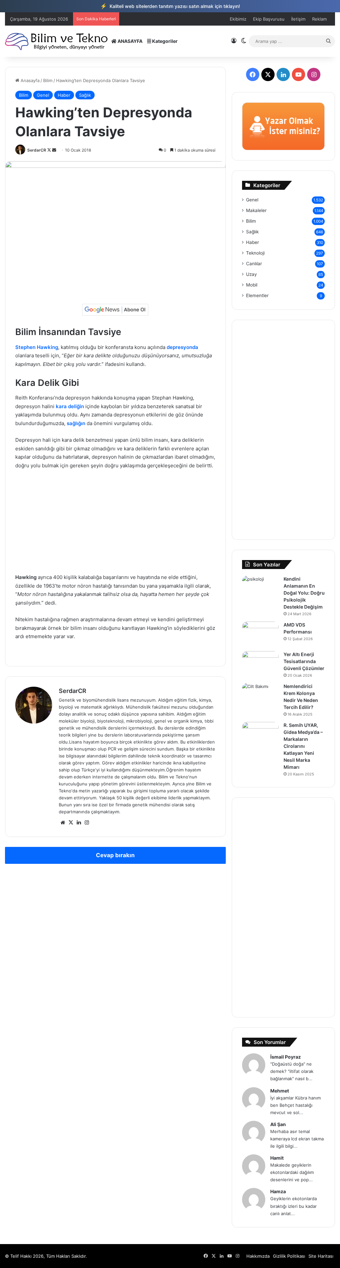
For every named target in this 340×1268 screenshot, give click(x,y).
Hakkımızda (258, 1256)
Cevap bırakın (115, 855)
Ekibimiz (238, 19)
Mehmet (279, 1091)
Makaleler (256, 210)
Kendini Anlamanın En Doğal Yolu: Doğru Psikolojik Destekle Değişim (304, 593)
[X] (71, 823)
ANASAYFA (129, 41)
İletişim (298, 19)
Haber (64, 95)
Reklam (319, 19)
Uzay (251, 274)
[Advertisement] (115, 524)
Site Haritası (320, 1256)
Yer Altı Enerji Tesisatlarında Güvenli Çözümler (304, 661)
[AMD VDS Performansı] (260, 634)
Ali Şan (278, 1124)
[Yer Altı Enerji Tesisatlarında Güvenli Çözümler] (260, 663)
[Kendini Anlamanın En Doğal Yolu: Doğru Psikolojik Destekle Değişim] (260, 588)
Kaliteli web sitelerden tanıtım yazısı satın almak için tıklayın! (170, 6)
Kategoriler (164, 41)
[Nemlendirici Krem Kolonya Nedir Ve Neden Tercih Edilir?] (260, 695)
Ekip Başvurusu (269, 19)
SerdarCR (36, 150)
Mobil (251, 285)
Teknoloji (255, 253)
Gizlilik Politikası (289, 1256)
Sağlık (85, 95)
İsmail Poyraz (285, 1057)
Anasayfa (29, 80)
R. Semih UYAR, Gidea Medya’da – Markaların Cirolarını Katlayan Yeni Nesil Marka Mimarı (303, 746)
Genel (43, 95)
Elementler (257, 295)
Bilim (47, 80)
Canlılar (254, 263)
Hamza (278, 1191)
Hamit (277, 1158)
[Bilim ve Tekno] (57, 41)
